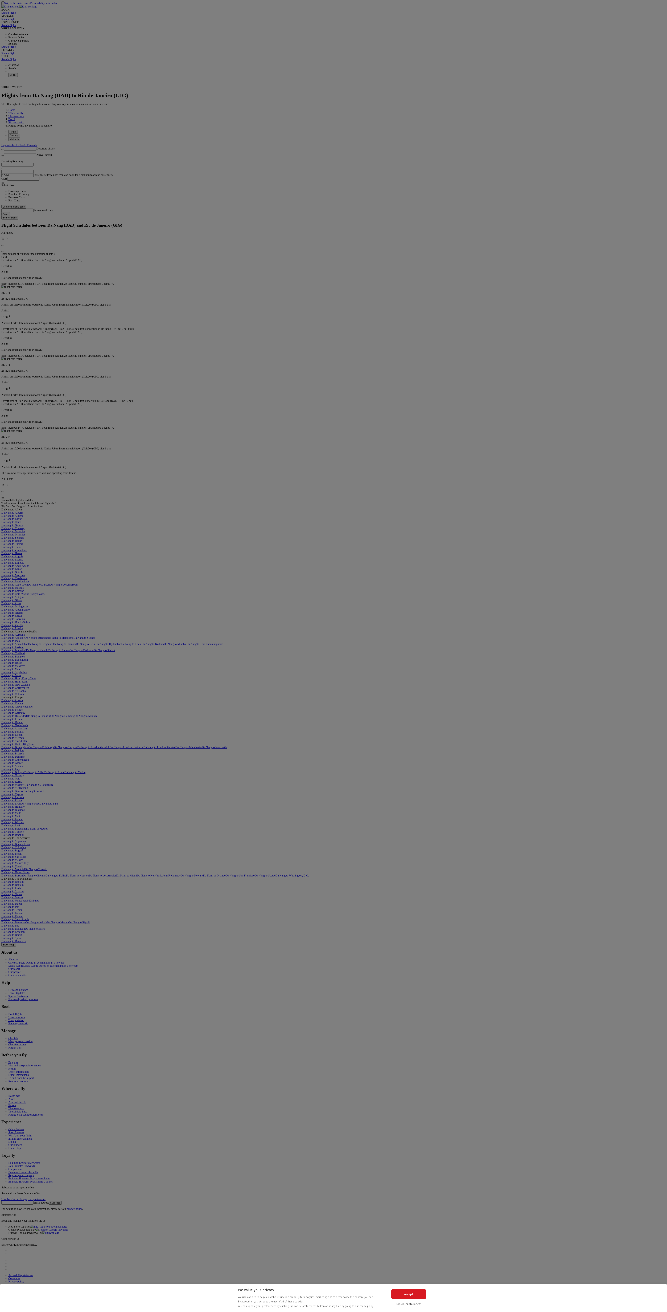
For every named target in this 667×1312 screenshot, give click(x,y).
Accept (408, 1294)
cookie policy (366, 1306)
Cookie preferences (409, 1304)
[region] (333, 1297)
